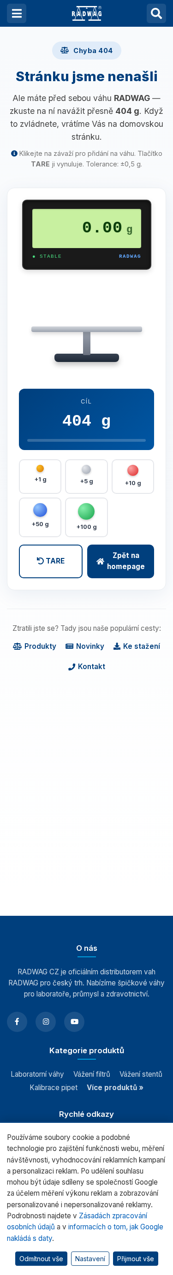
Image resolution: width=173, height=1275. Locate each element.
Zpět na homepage (126, 561)
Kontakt (91, 666)
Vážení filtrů (91, 1074)
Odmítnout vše (41, 1259)
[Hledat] (156, 13)
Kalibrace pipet (54, 1087)
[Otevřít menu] (16, 13)
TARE (54, 561)
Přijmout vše (135, 1259)
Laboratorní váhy (37, 1074)
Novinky (90, 646)
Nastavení (90, 1259)
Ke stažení (141, 646)
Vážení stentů (140, 1074)
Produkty (40, 646)
